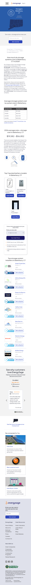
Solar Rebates (20, 534)
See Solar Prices (15, 238)
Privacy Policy (17, 580)
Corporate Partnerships (9, 549)
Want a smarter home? (13, 467)
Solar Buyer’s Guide (12, 488)
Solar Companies (10, 547)
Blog (17, 531)
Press (7, 534)
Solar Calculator (20, 525)
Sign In (23, 3)
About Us (8, 527)
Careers (7, 536)
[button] (6, 400)
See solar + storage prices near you (15, 34)
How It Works (9, 525)
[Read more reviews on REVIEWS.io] (18, 412)
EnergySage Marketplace (13, 85)
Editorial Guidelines (8, 530)
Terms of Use (8, 580)
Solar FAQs (10, 446)
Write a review (18, 269)
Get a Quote (19, 272)
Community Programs (8, 553)
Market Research (10, 557)
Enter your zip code (11, 230)
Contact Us (8, 538)
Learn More (9, 195)
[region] (15, 400)
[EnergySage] (12, 504)
